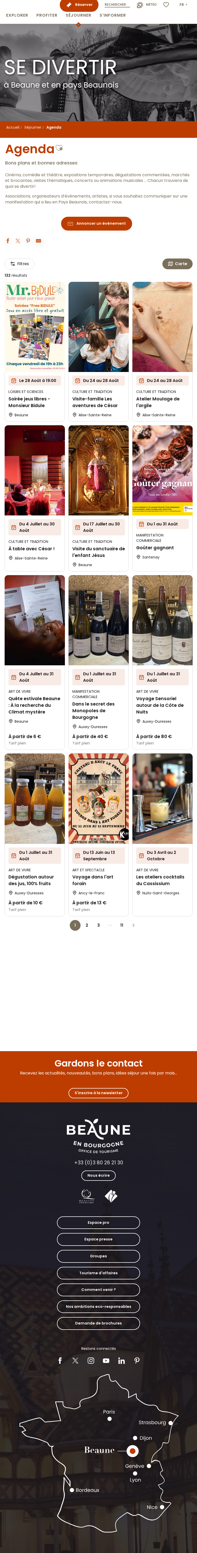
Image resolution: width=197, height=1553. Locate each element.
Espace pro (98, 1222)
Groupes (98, 1256)
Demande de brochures (98, 1323)
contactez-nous (105, 202)
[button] (17, 12)
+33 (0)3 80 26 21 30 (98, 1162)
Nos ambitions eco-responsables (98, 1306)
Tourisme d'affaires (98, 1273)
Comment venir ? (98, 1289)
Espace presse (98, 1239)
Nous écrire (98, 1175)
